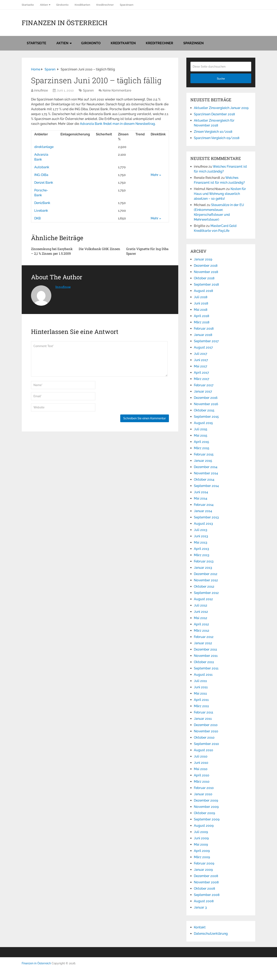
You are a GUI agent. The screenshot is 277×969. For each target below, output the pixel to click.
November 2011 (206, 656)
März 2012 (201, 630)
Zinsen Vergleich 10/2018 (213, 132)
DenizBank (42, 203)
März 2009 (202, 857)
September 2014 (206, 486)
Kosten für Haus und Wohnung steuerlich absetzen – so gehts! (220, 194)
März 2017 (201, 379)
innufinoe (41, 90)
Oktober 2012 (204, 586)
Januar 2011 (203, 719)
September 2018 (206, 284)
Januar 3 (200, 907)
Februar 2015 (204, 454)
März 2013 (201, 555)
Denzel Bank (43, 183)
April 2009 (202, 851)
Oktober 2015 (204, 410)
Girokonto (62, 4)
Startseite (28, 4)
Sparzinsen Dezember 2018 (214, 114)
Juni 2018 (201, 303)
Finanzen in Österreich (64, 22)
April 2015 (201, 442)
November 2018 (206, 272)
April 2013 (201, 549)
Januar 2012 (203, 643)
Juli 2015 (200, 429)
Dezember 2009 (206, 800)
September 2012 (206, 593)
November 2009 (206, 807)
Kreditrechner (105, 4)
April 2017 (201, 372)
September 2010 (206, 744)
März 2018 (201, 322)
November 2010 (206, 731)
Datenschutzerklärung (211, 934)
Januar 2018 (203, 335)
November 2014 (206, 473)
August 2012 (203, 599)
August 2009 (204, 826)
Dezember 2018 (206, 266)
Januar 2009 (203, 870)
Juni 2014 (201, 492)
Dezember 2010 (206, 725)
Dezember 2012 (205, 574)
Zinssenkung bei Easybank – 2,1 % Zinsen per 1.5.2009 (52, 251)
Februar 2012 (204, 637)
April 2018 (201, 316)
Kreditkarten (82, 4)
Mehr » (156, 175)
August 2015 (203, 423)
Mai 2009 (201, 844)
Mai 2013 (200, 542)
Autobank (41, 167)
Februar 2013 (204, 561)
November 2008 (206, 882)
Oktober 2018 (204, 278)
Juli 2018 (200, 297)
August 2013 (203, 524)
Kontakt (200, 927)
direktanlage (44, 147)
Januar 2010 (203, 794)
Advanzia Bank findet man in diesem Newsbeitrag (117, 124)
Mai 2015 (200, 435)
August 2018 (203, 291)
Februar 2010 (204, 788)
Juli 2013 (200, 530)
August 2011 (203, 675)
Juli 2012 (200, 605)
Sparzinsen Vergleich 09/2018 (216, 138)
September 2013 (206, 517)
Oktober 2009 (204, 813)
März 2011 (201, 706)
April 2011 (201, 700)
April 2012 (201, 624)
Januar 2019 (203, 259)
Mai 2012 (200, 618)
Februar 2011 (203, 712)
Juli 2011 (200, 681)
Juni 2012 (201, 612)
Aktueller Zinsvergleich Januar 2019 (221, 108)
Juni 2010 (201, 763)
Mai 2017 (200, 366)
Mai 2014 (200, 498)
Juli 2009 (201, 832)
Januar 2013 (203, 568)
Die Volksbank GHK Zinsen (99, 249)
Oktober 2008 (204, 888)
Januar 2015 (203, 461)
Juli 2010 (200, 756)
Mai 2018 (200, 310)
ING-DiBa (41, 175)
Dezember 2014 (205, 467)
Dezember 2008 (206, 876)
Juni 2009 (201, 838)
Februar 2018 (204, 328)
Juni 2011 (201, 687)
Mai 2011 (200, 693)
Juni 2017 (201, 360)
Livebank (41, 211)
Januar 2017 (203, 391)
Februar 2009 (204, 863)
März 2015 (201, 448)
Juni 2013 (201, 536)
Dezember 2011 (205, 649)
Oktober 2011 (204, 662)
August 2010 (203, 750)
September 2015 (206, 417)
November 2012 (206, 580)
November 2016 (206, 404)
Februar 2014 (204, 505)
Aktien (44, 4)
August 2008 (204, 901)
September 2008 (207, 895)
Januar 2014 (203, 511)
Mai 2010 (200, 769)
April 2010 (201, 775)
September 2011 (206, 668)
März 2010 (201, 781)
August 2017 (203, 347)
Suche (221, 78)
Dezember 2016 (206, 398)
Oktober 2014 (204, 479)
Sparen (88, 90)
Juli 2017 (200, 354)
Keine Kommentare (117, 90)
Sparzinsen (126, 4)
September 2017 (206, 341)
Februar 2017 (204, 385)
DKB (37, 218)
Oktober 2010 (204, 737)
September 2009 (206, 819)
